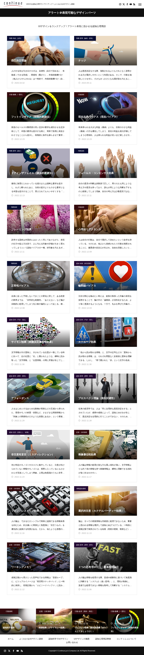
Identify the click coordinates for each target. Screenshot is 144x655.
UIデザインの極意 (82, 639)
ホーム (11, 639)
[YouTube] (130, 4)
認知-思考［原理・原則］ (18, 376)
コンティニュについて (126, 639)
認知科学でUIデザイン (58, 639)
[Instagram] (120, 4)
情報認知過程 (81, 488)
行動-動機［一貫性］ (16, 94)
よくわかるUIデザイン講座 (31, 639)
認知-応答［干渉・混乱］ (18, 320)
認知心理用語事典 (103, 639)
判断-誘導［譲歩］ (15, 151)
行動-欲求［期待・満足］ (84, 611)
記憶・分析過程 (81, 432)
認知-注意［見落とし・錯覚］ (19, 432)
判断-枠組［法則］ (15, 38)
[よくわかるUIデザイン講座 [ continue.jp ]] (13, 4)
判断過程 (81, 151)
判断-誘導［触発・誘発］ (85, 38)
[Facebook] (127, 4)
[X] (123, 4)
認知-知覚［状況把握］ (84, 263)
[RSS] (134, 4)
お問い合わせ (72, 642)
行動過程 (81, 94)
